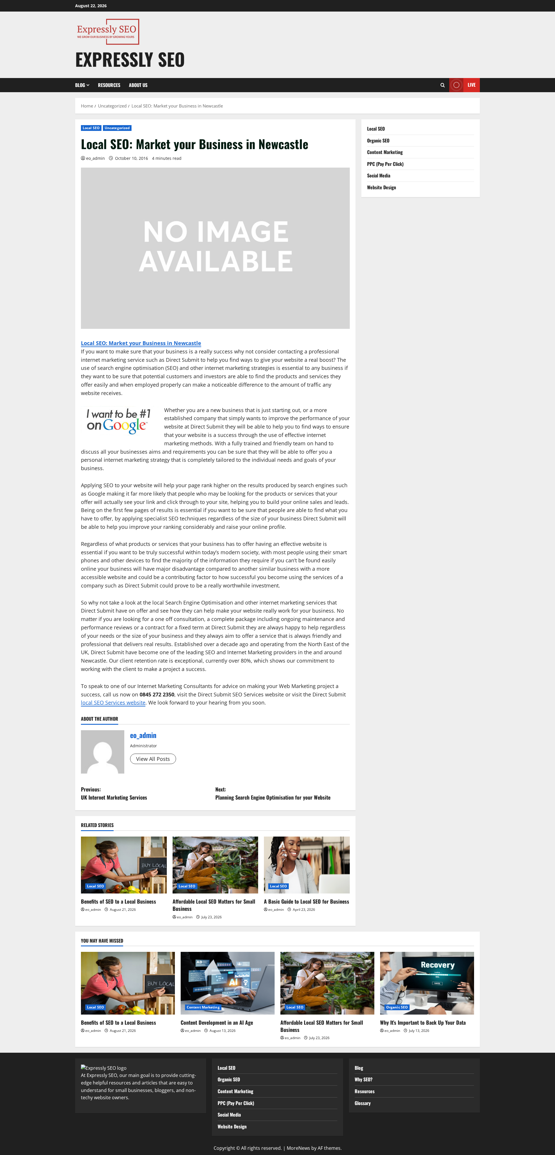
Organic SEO (378, 140)
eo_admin (95, 158)
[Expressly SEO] (104, 1068)
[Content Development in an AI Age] (228, 983)
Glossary (363, 1103)
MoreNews (298, 1148)
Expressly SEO (130, 59)
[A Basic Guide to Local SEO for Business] (307, 865)
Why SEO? (364, 1079)
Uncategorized (117, 127)
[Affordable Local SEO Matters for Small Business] (215, 865)
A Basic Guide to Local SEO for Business (306, 901)
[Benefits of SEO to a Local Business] (124, 865)
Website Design (381, 186)
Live (472, 84)
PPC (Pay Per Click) (385, 163)
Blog (80, 84)
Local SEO (91, 127)
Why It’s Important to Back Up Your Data (423, 1022)
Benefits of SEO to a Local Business (118, 901)
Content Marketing (385, 152)
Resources (109, 84)
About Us (138, 84)
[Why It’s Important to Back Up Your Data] (427, 983)
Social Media (378, 175)
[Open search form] (443, 85)
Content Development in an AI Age (217, 1022)
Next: (272, 793)
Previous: (114, 793)
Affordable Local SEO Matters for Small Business (214, 905)
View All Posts (153, 758)
